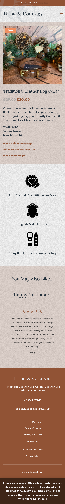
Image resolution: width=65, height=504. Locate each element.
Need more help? (14, 156)
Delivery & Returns (32, 435)
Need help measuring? (17, 143)
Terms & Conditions (32, 450)
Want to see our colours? (19, 149)
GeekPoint (38, 472)
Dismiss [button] (42, 499)
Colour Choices (32, 428)
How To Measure (32, 422)
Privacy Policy (33, 456)
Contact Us (32, 441)
